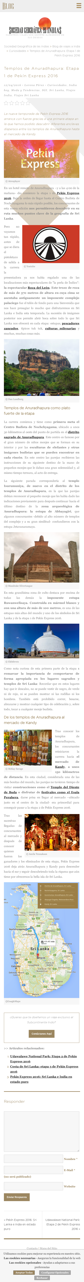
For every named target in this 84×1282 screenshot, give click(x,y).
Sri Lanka (56, 90)
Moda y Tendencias (25, 90)
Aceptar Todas (24, 1272)
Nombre (71, 1159)
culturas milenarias (60, 328)
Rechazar (42, 1278)
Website (69, 1186)
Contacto (32, 1248)
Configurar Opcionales (55, 1272)
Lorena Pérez (34, 85)
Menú (79, 5)
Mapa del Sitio (48, 1248)
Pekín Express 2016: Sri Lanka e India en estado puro (20, 1224)
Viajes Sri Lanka (26, 95)
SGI (44, 90)
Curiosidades (57, 85)
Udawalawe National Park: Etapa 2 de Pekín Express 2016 (62, 1224)
